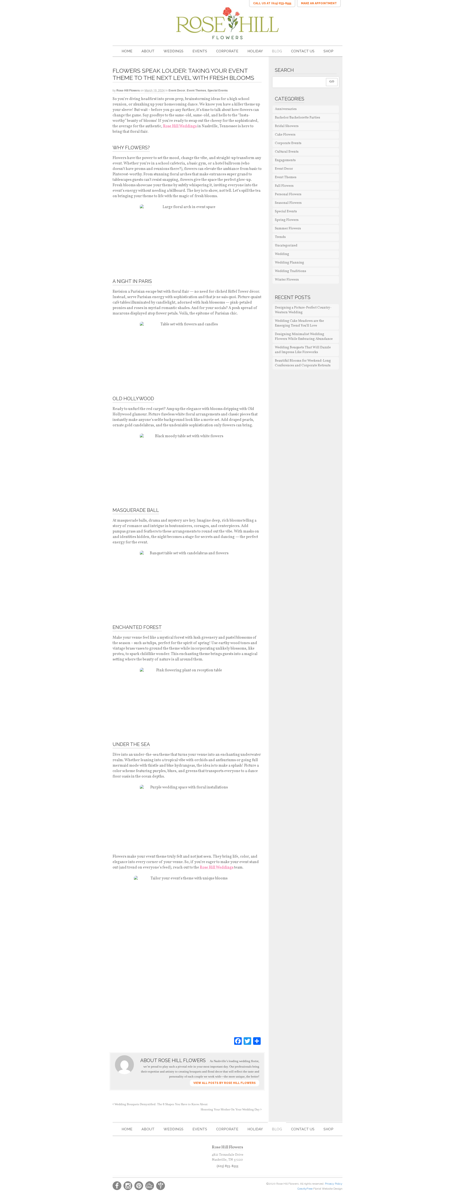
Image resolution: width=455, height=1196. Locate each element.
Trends (280, 237)
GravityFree (305, 1188)
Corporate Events (288, 143)
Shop (328, 51)
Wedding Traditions (290, 271)
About (148, 51)
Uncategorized (286, 245)
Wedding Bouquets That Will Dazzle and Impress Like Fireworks (303, 350)
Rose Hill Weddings (180, 126)
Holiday (255, 51)
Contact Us (302, 51)
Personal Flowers (288, 194)
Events (199, 51)
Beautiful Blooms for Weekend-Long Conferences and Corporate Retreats (303, 363)
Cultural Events (287, 152)
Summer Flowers (288, 228)
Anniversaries (286, 109)
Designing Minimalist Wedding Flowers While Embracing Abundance (304, 336)
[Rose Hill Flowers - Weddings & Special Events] (227, 23)
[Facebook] (238, 1041)
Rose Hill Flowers (128, 90)
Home (127, 51)
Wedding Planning (289, 262)
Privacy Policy (333, 1183)
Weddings (173, 51)
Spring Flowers (287, 220)
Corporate (227, 51)
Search (284, 70)
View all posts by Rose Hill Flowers (224, 1083)
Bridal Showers (287, 126)
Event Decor (176, 90)
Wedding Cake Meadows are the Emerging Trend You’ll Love (299, 323)
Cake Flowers (285, 134)
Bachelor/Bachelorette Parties (297, 117)
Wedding (282, 254)
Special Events (218, 90)
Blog (277, 51)
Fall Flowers (284, 186)
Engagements (285, 160)
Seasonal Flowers (288, 203)
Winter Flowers (287, 279)
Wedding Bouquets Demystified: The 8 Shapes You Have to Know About (161, 1104)
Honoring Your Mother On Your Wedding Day (230, 1109)
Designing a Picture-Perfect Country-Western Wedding (303, 310)
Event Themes (196, 90)
